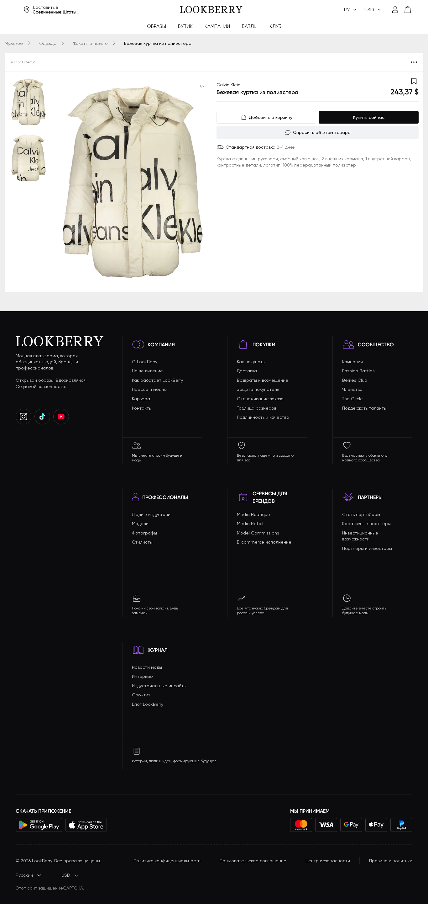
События (141, 694)
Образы (156, 26)
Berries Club (354, 380)
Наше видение (147, 370)
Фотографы (144, 532)
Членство (352, 389)
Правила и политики (390, 860)
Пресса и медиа (149, 389)
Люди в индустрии (151, 514)
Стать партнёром (361, 514)
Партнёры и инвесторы (367, 548)
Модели (140, 523)
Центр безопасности (327, 860)
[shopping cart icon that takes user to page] (407, 9)
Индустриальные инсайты (159, 685)
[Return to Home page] (211, 9)
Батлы (250, 26)
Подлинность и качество (263, 417)
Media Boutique (253, 514)
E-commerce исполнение (264, 542)
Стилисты (142, 542)
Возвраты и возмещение (262, 380)
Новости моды (147, 667)
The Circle (352, 398)
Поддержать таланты (364, 408)
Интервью (142, 676)
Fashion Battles (358, 370)
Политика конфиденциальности (167, 860)
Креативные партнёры (366, 523)
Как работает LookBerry (157, 380)
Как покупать (250, 361)
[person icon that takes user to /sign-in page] (395, 9)
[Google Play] (39, 825)
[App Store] (86, 825)
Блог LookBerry (147, 704)
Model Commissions (258, 532)
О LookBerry (144, 361)
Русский (24, 875)
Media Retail (250, 523)
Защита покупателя (258, 389)
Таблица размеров (256, 408)
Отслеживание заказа (260, 398)
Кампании (217, 26)
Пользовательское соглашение (253, 860)
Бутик (185, 26)
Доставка (247, 370)
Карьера (141, 398)
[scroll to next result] (202, 182)
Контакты (142, 408)
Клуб (275, 26)
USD (65, 875)
